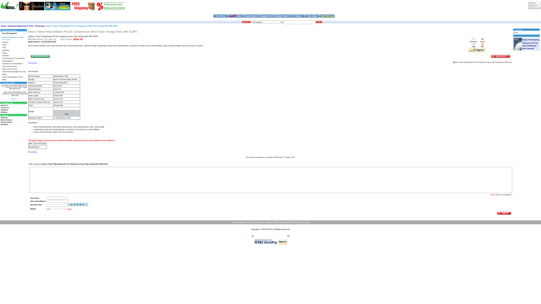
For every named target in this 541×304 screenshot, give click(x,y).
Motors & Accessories (9, 69)
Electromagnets (7, 61)
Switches (5, 42)
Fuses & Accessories (9, 66)
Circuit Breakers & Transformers (13, 58)
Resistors (5, 55)
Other (4, 80)
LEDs (4, 47)
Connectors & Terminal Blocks (12, 63)
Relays (4, 53)
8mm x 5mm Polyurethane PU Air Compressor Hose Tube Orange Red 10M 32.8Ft (15, 93)
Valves (4, 45)
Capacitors (6, 50)
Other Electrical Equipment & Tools (14, 71)
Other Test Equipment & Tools (12, 77)
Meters (4, 74)
